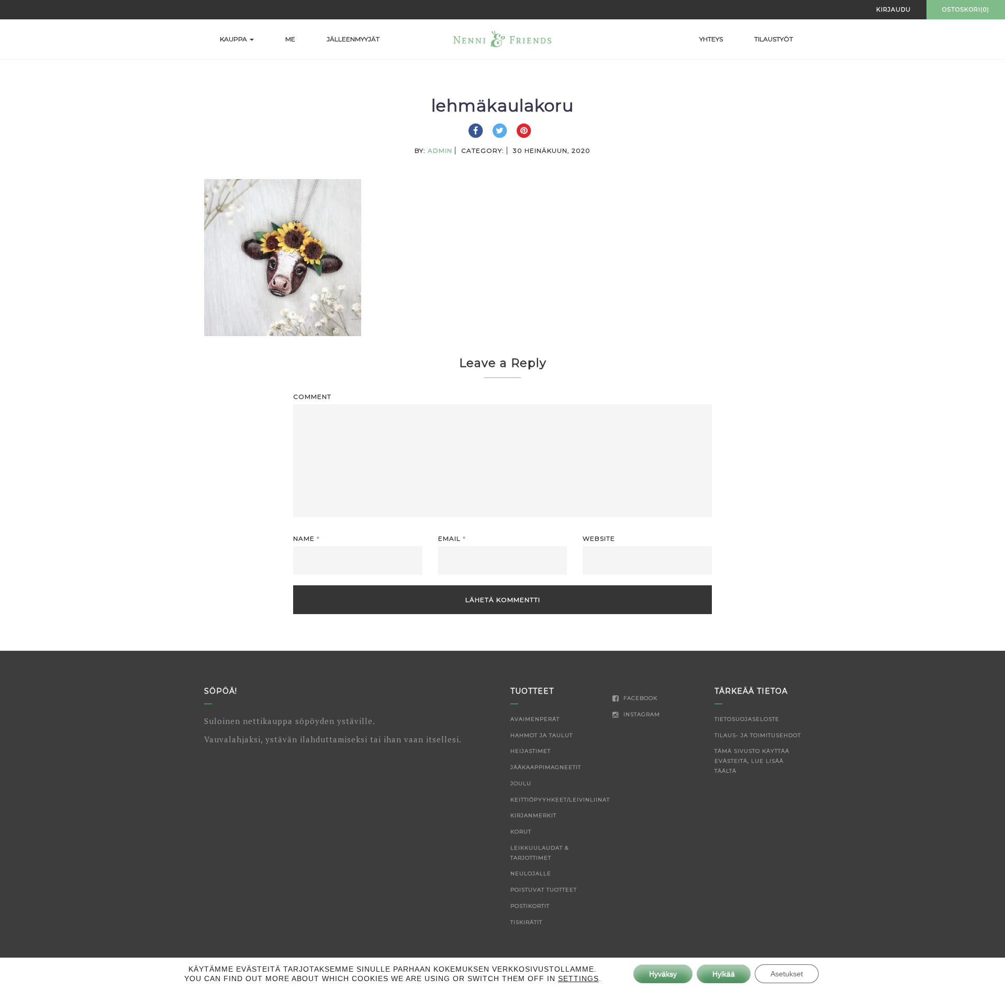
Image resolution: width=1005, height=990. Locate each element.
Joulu (520, 783)
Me (290, 39)
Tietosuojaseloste (746, 719)
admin (440, 150)
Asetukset (786, 974)
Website (599, 538)
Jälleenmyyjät (353, 39)
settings (578, 978)
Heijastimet (530, 751)
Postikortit (530, 906)
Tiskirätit (526, 922)
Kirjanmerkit (533, 815)
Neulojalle (530, 873)
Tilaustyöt (773, 39)
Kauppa (234, 39)
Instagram (640, 714)
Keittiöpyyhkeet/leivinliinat (560, 799)
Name (306, 538)
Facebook (639, 698)
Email (452, 538)
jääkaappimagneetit (545, 767)
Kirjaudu (893, 9)
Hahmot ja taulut (541, 735)
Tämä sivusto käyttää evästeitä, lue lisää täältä (751, 761)
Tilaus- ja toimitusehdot (757, 735)
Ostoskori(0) (965, 9)
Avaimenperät (535, 719)
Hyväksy (663, 974)
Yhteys (711, 39)
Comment (312, 397)
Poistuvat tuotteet (543, 889)
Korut (520, 831)
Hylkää (723, 974)
